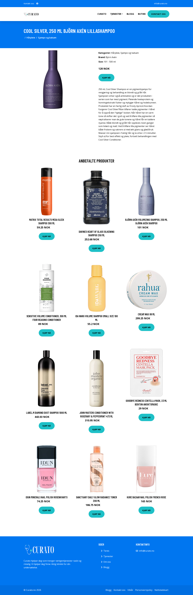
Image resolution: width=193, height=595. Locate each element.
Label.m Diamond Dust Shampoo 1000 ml (46, 412)
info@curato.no (160, 3)
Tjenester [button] (115, 13)
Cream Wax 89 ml (146, 314)
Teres (106, 550)
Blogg (130, 13)
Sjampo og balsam (47, 37)
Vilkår (130, 590)
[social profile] (37, 3)
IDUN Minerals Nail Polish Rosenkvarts (46, 497)
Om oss (107, 561)
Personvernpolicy (143, 590)
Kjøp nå (106, 77)
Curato (101, 13)
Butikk (142, 13)
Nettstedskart (161, 590)
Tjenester (108, 556)
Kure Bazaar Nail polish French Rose (146, 497)
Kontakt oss (158, 14)
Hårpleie (31, 37)
